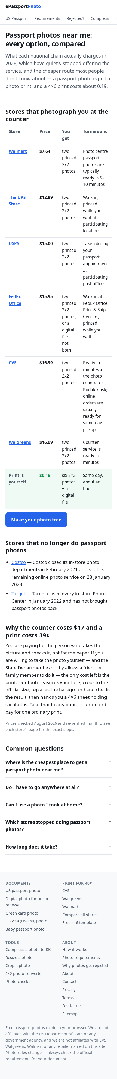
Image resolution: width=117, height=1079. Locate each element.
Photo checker (18, 981)
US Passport (16, 18)
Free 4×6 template (79, 922)
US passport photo (22, 890)
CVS (12, 363)
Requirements (47, 18)
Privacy (69, 989)
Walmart (18, 151)
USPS (14, 243)
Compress (100, 18)
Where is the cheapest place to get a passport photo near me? (46, 766)
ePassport (23, 6)
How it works (74, 949)
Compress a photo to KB (28, 949)
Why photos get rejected (85, 965)
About (67, 973)
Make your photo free (36, 520)
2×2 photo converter (24, 973)
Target (18, 593)
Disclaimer (72, 1005)
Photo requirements (81, 957)
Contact (69, 981)
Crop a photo (17, 965)
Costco (18, 562)
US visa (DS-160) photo (26, 920)
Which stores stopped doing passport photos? (47, 826)
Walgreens (20, 442)
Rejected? (75, 18)
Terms (68, 997)
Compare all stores (79, 914)
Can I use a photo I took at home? (43, 805)
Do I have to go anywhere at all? (42, 787)
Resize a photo (19, 957)
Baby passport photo (25, 929)
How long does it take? (31, 847)
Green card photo (21, 913)
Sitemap (70, 1013)
